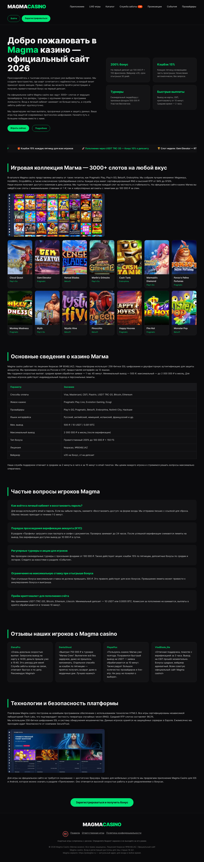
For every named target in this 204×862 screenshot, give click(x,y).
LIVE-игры (94, 6)
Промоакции (155, 6)
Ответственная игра (93, 832)
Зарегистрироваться (36, 18)
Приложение (77, 6)
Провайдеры (189, 6)
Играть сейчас (18, 128)
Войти (14, 18)
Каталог (110, 6)
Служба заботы (131, 6)
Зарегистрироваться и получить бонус (102, 802)
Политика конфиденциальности (123, 832)
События (172, 6)
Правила (75, 832)
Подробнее (41, 128)
